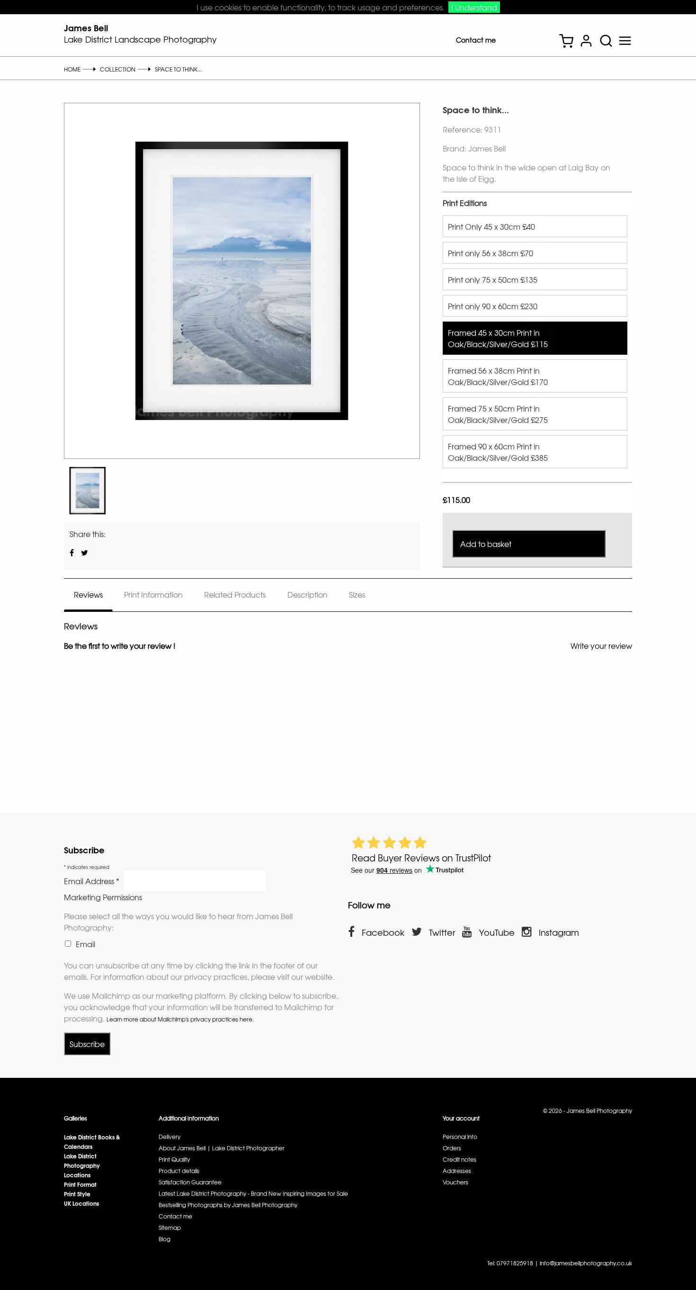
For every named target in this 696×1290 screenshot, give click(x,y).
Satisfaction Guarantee (190, 1182)
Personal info (460, 1136)
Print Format (80, 1184)
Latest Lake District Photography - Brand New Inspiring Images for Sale (253, 1193)
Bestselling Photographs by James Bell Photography (228, 1204)
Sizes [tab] (357, 594)
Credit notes (459, 1159)
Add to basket (485, 543)
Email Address (91, 881)
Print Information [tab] (153, 594)
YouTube (497, 932)
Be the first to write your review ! (120, 645)
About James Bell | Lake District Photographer (222, 1148)
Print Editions (465, 202)
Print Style (77, 1193)
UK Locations (81, 1203)
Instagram (559, 932)
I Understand (474, 7)
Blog (164, 1239)
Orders (452, 1148)
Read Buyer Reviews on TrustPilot (421, 857)
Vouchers (455, 1182)
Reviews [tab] (88, 594)
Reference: (463, 129)
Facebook (383, 932)
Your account (461, 1118)
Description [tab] (307, 594)
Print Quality (174, 1159)
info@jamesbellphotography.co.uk (586, 1263)
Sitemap (170, 1227)
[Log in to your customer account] (586, 42)
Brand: (454, 148)
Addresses (457, 1170)
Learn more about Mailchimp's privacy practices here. (180, 1019)
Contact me (476, 40)
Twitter (442, 932)
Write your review (601, 645)
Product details (179, 1170)
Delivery (169, 1136)
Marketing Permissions (103, 897)
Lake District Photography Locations (82, 1165)
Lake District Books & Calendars (92, 1141)
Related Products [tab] (235, 594)
